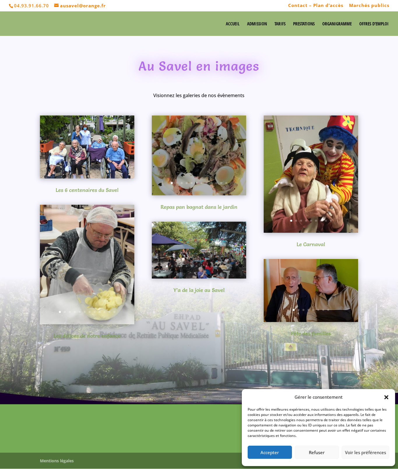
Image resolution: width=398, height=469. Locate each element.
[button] (386, 397)
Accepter (269, 452)
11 (109, 312)
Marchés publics (369, 5)
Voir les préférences (365, 452)
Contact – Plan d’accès (315, 5)
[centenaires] (87, 177)
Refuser (317, 452)
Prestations (304, 24)
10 (104, 312)
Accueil (232, 24)
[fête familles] (311, 320)
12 (114, 312)
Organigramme (337, 24)
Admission (257, 24)
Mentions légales (57, 460)
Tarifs (280, 24)
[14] (87, 322)
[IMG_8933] (311, 231)
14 (231, 266)
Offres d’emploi (374, 24)
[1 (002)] (199, 277)
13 (226, 266)
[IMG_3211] (199, 193)
